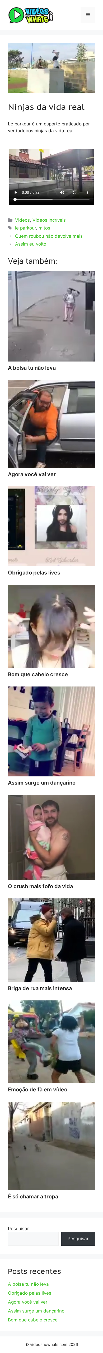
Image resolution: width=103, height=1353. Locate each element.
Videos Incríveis (49, 220)
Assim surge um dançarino (36, 1311)
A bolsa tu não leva (28, 1284)
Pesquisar (18, 1228)
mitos (44, 228)
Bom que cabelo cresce (33, 1320)
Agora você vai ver (27, 1302)
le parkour (25, 228)
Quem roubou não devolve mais (49, 236)
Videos (22, 220)
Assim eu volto (30, 244)
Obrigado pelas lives (29, 1293)
